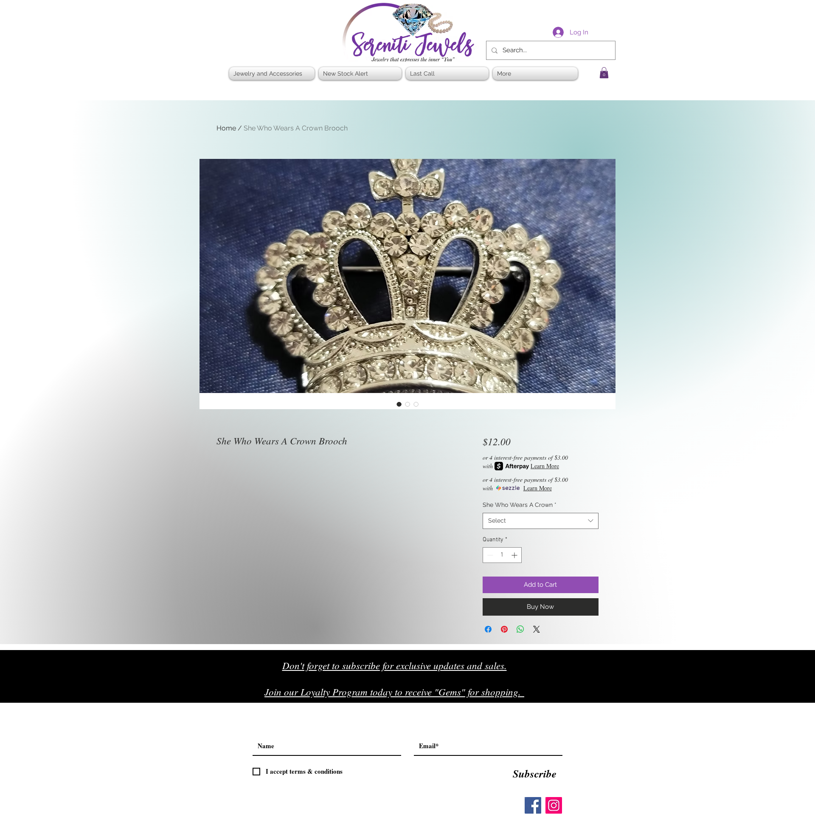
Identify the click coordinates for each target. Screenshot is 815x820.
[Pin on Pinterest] (504, 629)
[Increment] (515, 555)
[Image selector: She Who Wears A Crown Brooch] (399, 404)
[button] (604, 72)
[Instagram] (553, 805)
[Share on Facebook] (488, 629)
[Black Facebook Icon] (568, 695)
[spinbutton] (502, 555)
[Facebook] (533, 805)
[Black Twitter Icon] (586, 695)
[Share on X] (536, 629)
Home (226, 128)
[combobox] (541, 521)
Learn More (545, 466)
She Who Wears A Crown (519, 504)
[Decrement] (489, 555)
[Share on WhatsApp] (520, 629)
